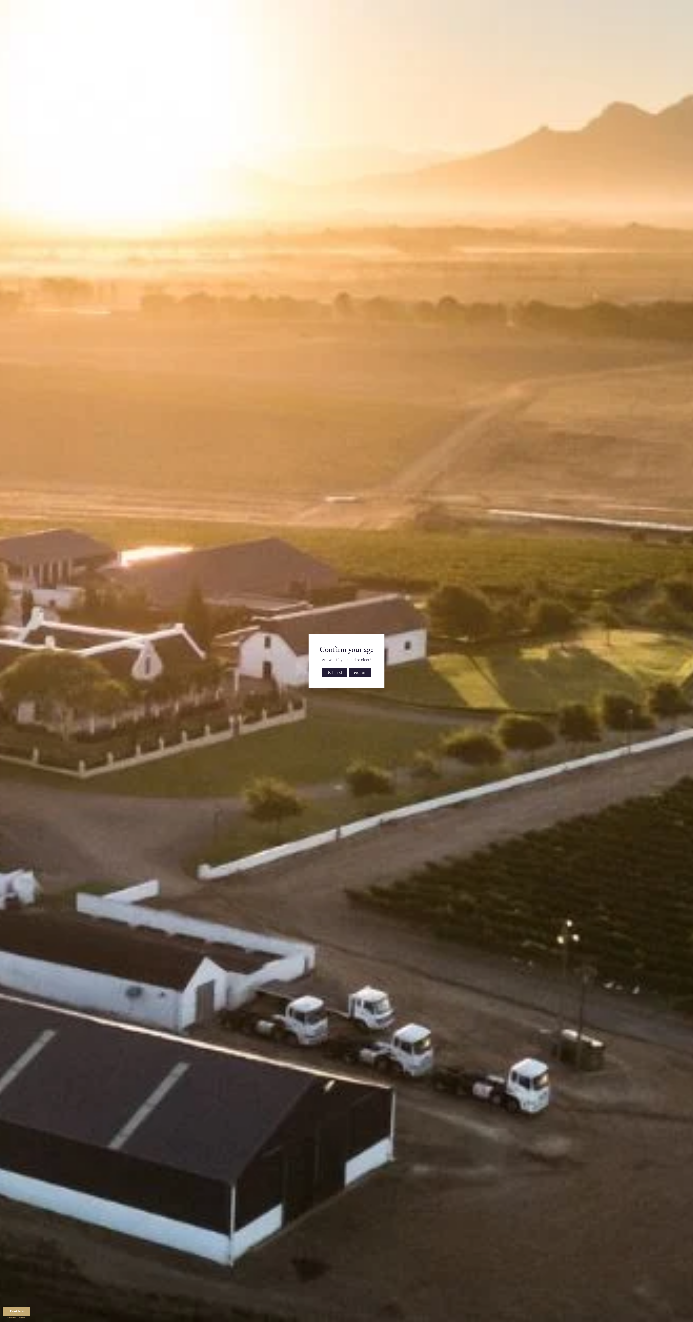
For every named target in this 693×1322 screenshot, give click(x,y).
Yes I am (359, 672)
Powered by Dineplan (16, 1317)
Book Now (17, 1311)
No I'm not (334, 672)
